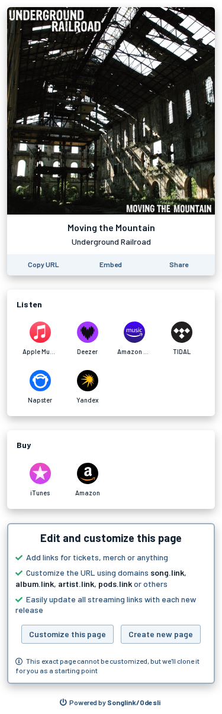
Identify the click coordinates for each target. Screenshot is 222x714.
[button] (111, 603)
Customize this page (67, 634)
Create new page (160, 634)
